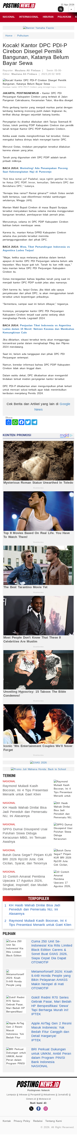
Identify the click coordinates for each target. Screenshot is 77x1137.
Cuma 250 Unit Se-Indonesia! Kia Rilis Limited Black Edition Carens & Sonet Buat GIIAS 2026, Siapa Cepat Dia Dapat (51, 950)
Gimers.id (31, 1099)
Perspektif (35, 1094)
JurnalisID (63, 1094)
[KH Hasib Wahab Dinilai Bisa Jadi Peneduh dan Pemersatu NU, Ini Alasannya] (63, 810)
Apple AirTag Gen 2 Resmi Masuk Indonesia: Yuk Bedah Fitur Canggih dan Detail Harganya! (51, 1030)
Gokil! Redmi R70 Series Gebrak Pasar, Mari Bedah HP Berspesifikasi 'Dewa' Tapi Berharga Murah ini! (51, 1004)
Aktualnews (49, 1094)
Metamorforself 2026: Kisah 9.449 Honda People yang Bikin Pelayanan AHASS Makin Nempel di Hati (51, 978)
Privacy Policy (22, 1120)
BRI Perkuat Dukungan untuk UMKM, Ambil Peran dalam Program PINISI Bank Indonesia (51, 1055)
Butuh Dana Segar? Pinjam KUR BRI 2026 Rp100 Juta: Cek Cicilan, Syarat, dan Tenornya (27, 859)
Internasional (29, 17)
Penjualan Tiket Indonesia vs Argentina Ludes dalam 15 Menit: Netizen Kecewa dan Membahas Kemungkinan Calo (38, 329)
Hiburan (48, 17)
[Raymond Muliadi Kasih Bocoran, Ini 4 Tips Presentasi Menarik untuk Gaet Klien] (63, 789)
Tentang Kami (53, 1120)
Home (8, 35)
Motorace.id (45, 1099)
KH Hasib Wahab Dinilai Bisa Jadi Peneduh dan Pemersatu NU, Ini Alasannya (25, 812)
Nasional (9, 17)
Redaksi (37, 1120)
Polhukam (64, 17)
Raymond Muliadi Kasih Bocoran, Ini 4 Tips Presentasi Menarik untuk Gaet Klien (25, 790)
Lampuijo (11, 1094)
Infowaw (23, 1094)
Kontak (7, 1120)
